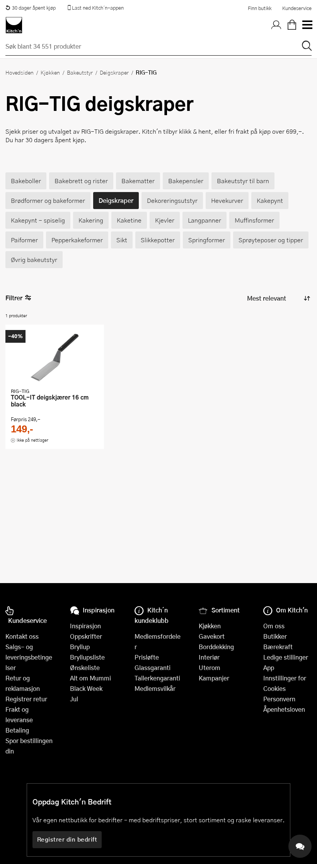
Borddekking (216, 646)
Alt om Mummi (90, 678)
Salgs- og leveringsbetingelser (28, 657)
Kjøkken (50, 72)
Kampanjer (214, 678)
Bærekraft (278, 646)
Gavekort (212, 636)
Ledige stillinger (285, 657)
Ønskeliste (85, 667)
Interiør (209, 657)
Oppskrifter (86, 636)
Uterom (209, 667)
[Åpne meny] (307, 25)
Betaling (17, 730)
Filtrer (13, 297)
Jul (74, 698)
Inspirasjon (85, 625)
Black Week (86, 688)
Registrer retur (26, 698)
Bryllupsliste (87, 657)
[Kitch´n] (13, 25)
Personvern (279, 698)
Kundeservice (297, 8)
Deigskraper (114, 72)
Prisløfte (147, 657)
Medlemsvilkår (155, 688)
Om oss (274, 625)
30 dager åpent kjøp (34, 7)
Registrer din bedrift (67, 839)
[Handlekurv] (292, 25)
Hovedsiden (19, 72)
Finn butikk (259, 8)
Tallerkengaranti (157, 678)
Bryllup (80, 646)
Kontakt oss (22, 636)
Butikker (275, 636)
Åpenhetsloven (284, 709)
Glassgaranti (152, 667)
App (268, 667)
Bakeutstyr (80, 72)
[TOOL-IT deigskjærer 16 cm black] (55, 357)
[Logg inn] (276, 25)
